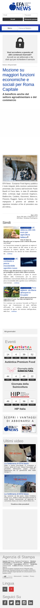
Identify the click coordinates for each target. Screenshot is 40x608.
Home (4, 65)
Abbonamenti (17, 576)
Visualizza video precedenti (20, 504)
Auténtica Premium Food (20, 361)
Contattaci (26, 576)
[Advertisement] (20, 132)
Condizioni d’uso (7, 578)
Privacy (32, 576)
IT (11, 589)
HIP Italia (20, 408)
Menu (10, 28)
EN (5, 589)
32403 (9, 573)
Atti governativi (12, 65)
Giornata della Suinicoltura (20, 385)
